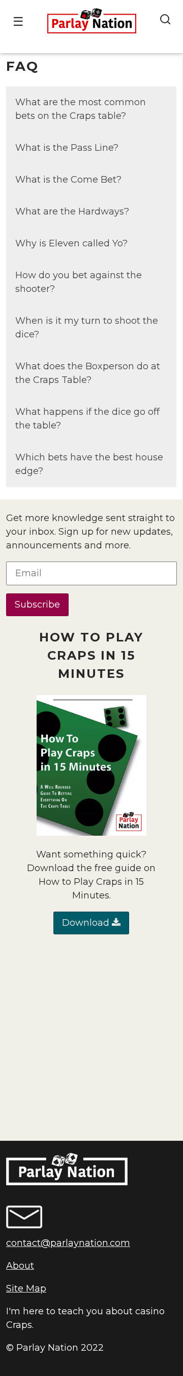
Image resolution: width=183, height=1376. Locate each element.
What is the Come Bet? (68, 179)
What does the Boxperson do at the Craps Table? (87, 373)
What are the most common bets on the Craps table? (80, 109)
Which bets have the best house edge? (89, 464)
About (20, 1265)
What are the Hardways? (72, 211)
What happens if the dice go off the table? (87, 418)
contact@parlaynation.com (68, 1243)
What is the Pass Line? (66, 147)
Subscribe (37, 604)
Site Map (26, 1288)
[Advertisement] (91, 1038)
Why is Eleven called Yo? (71, 243)
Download (87, 922)
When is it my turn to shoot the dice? (86, 327)
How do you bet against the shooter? (78, 282)
